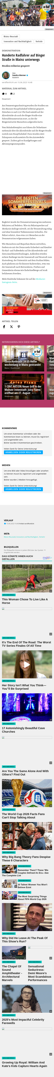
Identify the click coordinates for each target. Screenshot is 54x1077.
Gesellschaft (15, 368)
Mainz (7, 368)
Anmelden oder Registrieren (23, 452)
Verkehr (39, 41)
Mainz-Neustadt (11, 36)
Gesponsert (9, 396)
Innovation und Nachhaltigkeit (18, 41)
